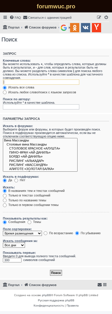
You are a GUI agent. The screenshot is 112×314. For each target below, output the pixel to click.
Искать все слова (20, 87)
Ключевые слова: (17, 60)
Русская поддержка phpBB (56, 300)
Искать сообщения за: (20, 241)
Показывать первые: (19, 252)
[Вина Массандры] (40, 141)
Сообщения (16, 222)
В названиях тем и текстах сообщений (36, 190)
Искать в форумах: (18, 126)
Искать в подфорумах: (21, 176)
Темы (36, 222)
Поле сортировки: (17, 229)
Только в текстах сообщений (28, 195)
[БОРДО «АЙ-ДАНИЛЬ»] (40, 157)
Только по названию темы (26, 200)
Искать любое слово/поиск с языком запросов (41, 92)
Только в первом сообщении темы (33, 205)
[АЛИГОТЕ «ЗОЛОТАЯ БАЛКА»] (40, 169)
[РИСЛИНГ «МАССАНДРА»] (40, 165)
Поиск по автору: (16, 99)
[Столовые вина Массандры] (40, 145)
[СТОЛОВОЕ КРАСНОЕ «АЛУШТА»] (40, 149)
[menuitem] (15, 17)
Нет (22, 180)
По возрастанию (60, 233)
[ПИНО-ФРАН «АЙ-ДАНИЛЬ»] (40, 153)
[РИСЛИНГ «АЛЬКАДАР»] (40, 161)
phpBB (46, 295)
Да (9, 180)
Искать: (9, 187)
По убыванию (90, 233)
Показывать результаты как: (25, 218)
